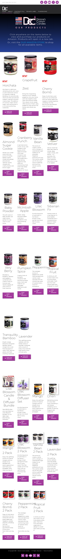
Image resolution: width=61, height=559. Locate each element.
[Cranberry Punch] (23, 121)
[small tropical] (52, 257)
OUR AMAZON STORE (33, 42)
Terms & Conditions (48, 550)
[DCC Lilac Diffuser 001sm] (23, 379)
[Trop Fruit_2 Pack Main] (39, 491)
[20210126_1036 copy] (8, 253)
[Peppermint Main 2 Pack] (24, 490)
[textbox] (29, 78)
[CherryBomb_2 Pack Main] (8, 490)
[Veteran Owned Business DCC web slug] (30, 16)
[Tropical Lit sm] (9, 317)
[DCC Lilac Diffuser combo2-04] (8, 377)
